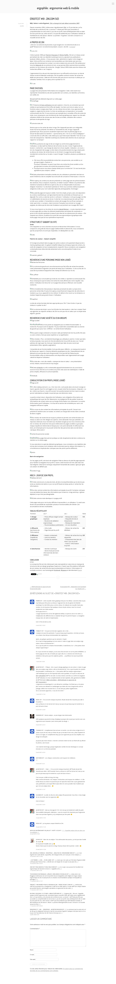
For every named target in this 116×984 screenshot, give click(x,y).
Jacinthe (22, 26)
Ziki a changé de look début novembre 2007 (64, 23)
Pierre (38, 601)
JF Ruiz (38, 839)
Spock (80, 570)
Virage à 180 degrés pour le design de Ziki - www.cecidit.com (50, 884)
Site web (32, 959)
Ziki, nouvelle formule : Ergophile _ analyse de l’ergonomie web (51, 853)
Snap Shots (38, 293)
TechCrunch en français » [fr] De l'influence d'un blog (48, 874)
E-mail (32, 955)
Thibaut (38, 631)
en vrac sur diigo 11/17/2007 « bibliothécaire (44, 893)
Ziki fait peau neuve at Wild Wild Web (42, 867)
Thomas (38, 730)
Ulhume (38, 795)
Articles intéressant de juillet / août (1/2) (44, 830)
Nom (31, 950)
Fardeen (38, 715)
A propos (72, 47)
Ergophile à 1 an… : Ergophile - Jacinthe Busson (46, 909)
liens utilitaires (46, 105)
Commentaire (35, 929)
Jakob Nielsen (64, 209)
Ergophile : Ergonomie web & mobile (58, 8)
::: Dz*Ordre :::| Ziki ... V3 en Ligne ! (41, 860)
